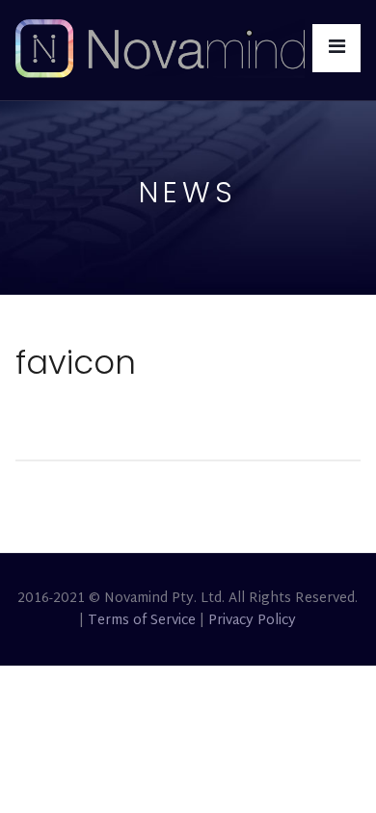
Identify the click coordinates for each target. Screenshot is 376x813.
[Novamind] (160, 50)
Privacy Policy (252, 621)
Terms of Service (142, 621)
